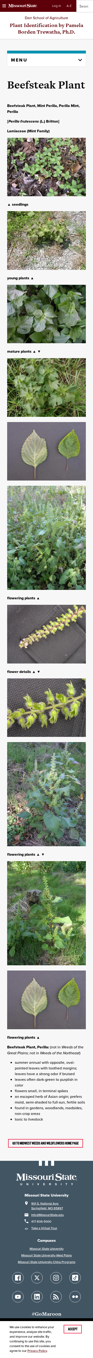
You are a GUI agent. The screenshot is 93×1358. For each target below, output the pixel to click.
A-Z (69, 6)
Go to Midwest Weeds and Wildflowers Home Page (45, 1143)
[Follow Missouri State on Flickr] (75, 1296)
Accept (73, 1329)
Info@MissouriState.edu (47, 1215)
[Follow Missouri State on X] (37, 1277)
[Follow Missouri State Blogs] (56, 1296)
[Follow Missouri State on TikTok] (75, 1277)
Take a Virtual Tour (44, 1228)
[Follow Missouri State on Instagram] (56, 1277)
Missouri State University (47, 1249)
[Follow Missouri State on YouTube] (18, 1296)
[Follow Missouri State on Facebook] (18, 1277)
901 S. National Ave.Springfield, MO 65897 (47, 1206)
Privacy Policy (37, 1351)
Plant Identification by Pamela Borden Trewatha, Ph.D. (46, 29)
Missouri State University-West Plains (46, 1255)
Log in (56, 6)
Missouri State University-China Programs (46, 1262)
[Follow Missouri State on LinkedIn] (37, 1296)
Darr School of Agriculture (46, 17)
